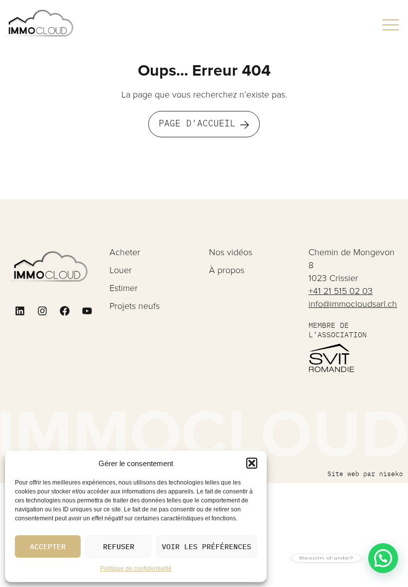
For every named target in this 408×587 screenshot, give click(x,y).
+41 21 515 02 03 (340, 291)
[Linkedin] (20, 311)
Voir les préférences (206, 546)
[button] (252, 463)
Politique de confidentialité (136, 568)
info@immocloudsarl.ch (352, 303)
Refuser (118, 546)
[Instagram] (42, 311)
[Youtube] (87, 311)
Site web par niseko (365, 474)
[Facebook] (65, 311)
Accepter (48, 546)
